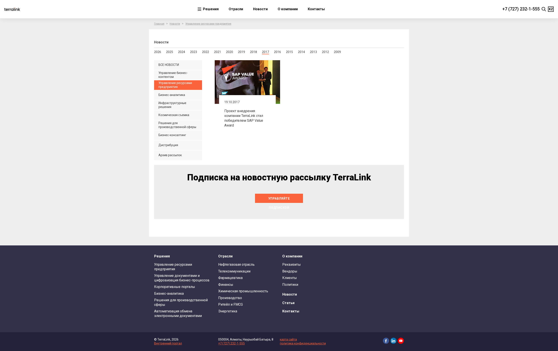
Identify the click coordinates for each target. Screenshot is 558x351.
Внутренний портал (168, 343)
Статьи (288, 303)
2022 (205, 52)
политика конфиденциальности (303, 343)
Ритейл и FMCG (230, 304)
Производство (230, 298)
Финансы (225, 285)
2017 (265, 52)
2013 (313, 52)
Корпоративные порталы (174, 287)
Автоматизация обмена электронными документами (178, 313)
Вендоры (289, 271)
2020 (229, 52)
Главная (159, 23)
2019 (241, 52)
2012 (325, 52)
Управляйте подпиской (279, 200)
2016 (277, 52)
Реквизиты (291, 264)
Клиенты (289, 278)
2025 (169, 52)
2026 (157, 52)
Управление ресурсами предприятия (208, 23)
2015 (289, 52)
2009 (337, 52)
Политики (290, 285)
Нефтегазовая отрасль (236, 264)
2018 (253, 52)
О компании (288, 9)
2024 (181, 52)
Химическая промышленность (243, 291)
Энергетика (227, 311)
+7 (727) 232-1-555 (521, 9)
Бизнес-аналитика (169, 293)
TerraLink (12, 9)
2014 (301, 52)
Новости (260, 9)
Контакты (316, 9)
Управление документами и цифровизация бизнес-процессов (181, 278)
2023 (193, 52)
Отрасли (236, 9)
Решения (210, 9)
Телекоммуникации (234, 271)
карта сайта (288, 339)
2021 (217, 52)
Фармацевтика (230, 278)
